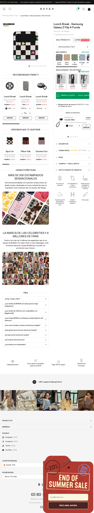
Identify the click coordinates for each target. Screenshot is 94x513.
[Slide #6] (40, 66)
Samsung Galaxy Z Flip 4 (10, 15)
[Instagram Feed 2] (67, 400)
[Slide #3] (34, 66)
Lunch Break (10, 97)
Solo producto (63, 40)
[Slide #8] (43, 66)
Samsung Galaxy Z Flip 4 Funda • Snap (9, 156)
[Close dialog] (68, 467)
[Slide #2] (32, 66)
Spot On (10, 151)
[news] (77, 9)
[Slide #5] (38, 66)
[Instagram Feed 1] (47, 400)
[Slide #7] (42, 66)
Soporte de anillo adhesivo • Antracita (10, 101)
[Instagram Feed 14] (26, 400)
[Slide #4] (36, 66)
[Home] (47, 9)
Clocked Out (41, 151)
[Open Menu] (4, 9)
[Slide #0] (29, 66)
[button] (61, 31)
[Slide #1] (31, 66)
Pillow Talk (25, 151)
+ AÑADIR (86, 126)
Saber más (85, 71)
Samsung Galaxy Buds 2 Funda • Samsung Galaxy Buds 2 (41, 101)
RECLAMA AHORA (68, 505)
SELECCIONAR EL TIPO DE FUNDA (68, 70)
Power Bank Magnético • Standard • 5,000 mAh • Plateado (26, 101)
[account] (83, 9)
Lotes (82, 40)
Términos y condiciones (38, 499)
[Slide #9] (45, 66)
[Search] (10, 9)
